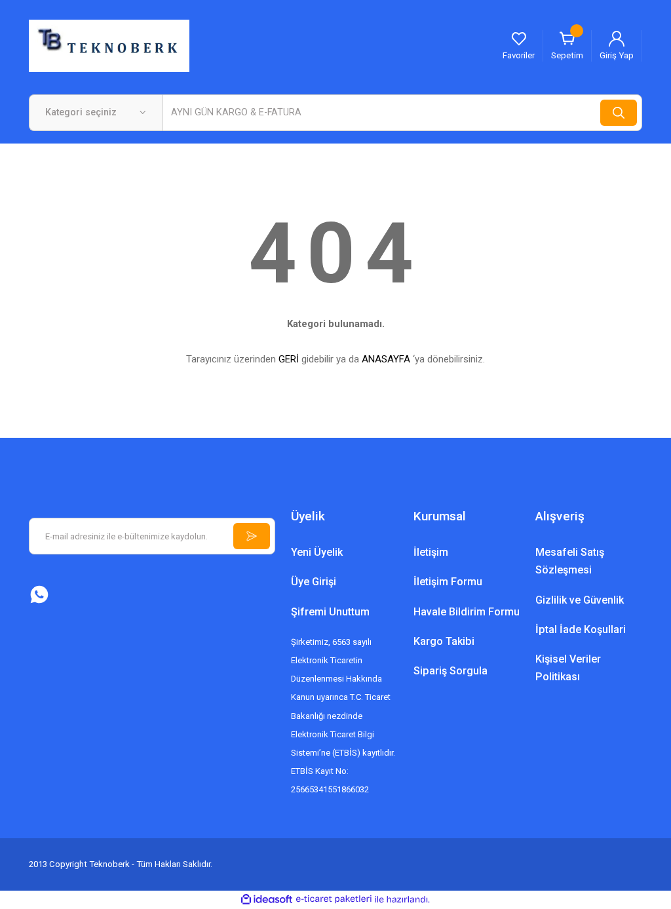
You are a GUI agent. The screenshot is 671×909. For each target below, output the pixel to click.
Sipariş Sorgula (450, 671)
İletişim (430, 552)
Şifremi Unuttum (330, 612)
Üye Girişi (313, 581)
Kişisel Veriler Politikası (568, 668)
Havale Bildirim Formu (466, 612)
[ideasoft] (266, 900)
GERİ (288, 359)
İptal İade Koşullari (580, 629)
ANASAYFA (386, 359)
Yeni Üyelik (317, 552)
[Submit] (251, 536)
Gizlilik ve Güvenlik (579, 600)
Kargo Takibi (443, 641)
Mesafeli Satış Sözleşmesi (569, 561)
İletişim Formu (447, 581)
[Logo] (109, 45)
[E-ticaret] (334, 899)
